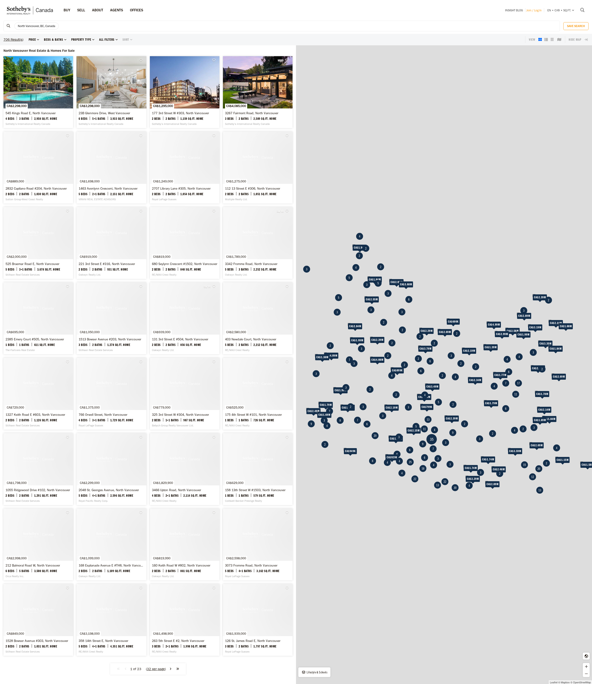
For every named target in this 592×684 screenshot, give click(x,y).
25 (410, 462)
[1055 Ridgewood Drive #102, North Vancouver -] (38, 469)
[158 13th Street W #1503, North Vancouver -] (258, 469)
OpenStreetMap (582, 682)
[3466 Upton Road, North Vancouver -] (184, 469)
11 (424, 429)
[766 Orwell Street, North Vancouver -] (111, 394)
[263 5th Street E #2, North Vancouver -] (184, 620)
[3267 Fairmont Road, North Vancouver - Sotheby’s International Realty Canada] (258, 92)
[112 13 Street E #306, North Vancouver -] (258, 167)
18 (423, 468)
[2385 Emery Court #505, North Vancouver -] (38, 318)
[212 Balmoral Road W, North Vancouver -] (38, 544)
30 (455, 488)
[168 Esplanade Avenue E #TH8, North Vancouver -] (111, 544)
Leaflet (554, 682)
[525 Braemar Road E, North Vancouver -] (38, 243)
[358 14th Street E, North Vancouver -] (111, 620)
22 (445, 482)
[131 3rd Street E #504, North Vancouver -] (184, 318)
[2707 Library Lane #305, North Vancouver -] (184, 167)
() (156, 669)
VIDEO (281, 60)
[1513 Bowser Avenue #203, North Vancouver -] (111, 318)
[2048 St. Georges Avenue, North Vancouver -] (111, 469)
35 (432, 439)
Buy (67, 10)
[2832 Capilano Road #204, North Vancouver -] (38, 167)
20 (375, 436)
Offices (136, 10)
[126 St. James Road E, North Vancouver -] (258, 620)
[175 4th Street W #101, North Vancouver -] (258, 394)
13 (428, 419)
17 (518, 383)
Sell (81, 10)
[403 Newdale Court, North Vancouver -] (258, 318)
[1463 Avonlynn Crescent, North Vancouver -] (111, 167)
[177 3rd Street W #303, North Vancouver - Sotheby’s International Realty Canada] (184, 92)
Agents (116, 10)
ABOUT (97, 10)
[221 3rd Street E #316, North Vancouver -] (111, 243)
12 (532, 477)
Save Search (576, 26)
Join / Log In (534, 10)
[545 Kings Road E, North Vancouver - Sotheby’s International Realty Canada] (38, 92)
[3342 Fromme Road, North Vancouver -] (258, 243)
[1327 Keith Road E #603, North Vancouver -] (38, 394)
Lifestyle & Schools (316, 672)
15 (524, 465)
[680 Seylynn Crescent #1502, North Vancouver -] (184, 243)
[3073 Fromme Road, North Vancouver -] (258, 544)
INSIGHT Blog (514, 10)
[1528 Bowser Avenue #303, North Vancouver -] (38, 620)
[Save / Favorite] (68, 60)
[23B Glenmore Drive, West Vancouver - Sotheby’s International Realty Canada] (111, 92)
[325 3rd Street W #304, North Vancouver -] (184, 394)
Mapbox (565, 682)
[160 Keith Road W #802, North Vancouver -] (184, 544)
